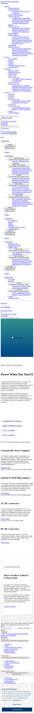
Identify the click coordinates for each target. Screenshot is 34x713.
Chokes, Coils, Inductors (12, 662)
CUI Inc (14, 107)
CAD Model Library (18, 79)
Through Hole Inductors (25, 20)
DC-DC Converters (8, 435)
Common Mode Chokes (19, 18)
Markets (7, 57)
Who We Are (5, 640)
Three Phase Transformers (20, 51)
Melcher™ (15, 109)
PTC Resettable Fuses (22, 11)
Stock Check (8, 677)
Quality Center (9, 681)
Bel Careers (4, 1)
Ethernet (7, 664)
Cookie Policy (16, 700)
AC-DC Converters (18, 37)
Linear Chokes (24, 21)
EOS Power (26, 107)
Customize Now (5, 467)
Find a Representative (14, 634)
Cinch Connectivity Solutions (13, 647)
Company (7, 92)
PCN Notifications (25, 91)
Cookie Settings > (17, 704)
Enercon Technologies (11, 649)
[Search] (19, 116)
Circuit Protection (10, 661)
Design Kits (25, 23)
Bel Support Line (11, 635)
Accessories (15, 13)
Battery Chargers (17, 40)
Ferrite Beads (16, 21)
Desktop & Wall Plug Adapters (12, 426)
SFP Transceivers (24, 32)
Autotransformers (25, 52)
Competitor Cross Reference (22, 79)
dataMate (20, 107)
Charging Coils (17, 23)
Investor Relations (13, 1)
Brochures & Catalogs (26, 87)
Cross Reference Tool (11, 679)
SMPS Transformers (18, 53)
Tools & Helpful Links (12, 673)
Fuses (14, 11)
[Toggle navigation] (12, 134)
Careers (7, 646)
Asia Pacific (24, 102)
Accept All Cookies (17, 709)
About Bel (8, 644)
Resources (8, 69)
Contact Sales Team (10, 606)
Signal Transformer (24, 109)
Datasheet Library (17, 86)
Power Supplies (9, 666)
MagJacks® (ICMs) (18, 28)
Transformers (8, 668)
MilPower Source (10, 651)
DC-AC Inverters (24, 38)
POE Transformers (18, 48)
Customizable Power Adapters (12, 421)
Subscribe (4, 632)
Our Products (5, 657)
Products (7, 6)
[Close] (5, 141)
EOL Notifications (10, 683)
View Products (5, 493)
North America (16, 101)
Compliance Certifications (20, 89)
